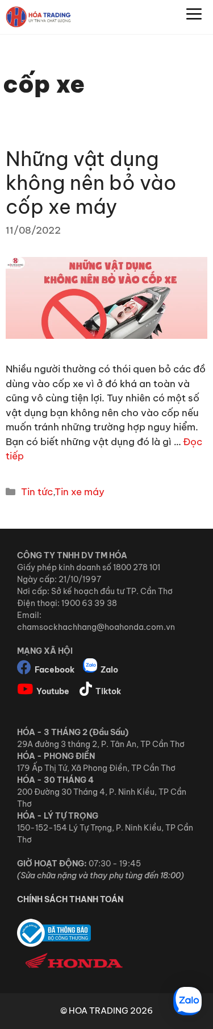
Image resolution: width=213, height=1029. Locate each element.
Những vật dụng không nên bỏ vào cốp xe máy (91, 182)
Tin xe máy (80, 492)
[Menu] (194, 17)
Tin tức (37, 492)
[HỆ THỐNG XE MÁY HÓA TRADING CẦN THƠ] (38, 17)
